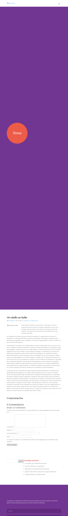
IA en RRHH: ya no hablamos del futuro (36, 463)
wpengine (12, 320)
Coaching (26, 320)
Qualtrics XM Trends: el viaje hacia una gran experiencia (40, 471)
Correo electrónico (12, 433)
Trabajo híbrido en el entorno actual (35, 474)
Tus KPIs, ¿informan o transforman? (35, 466)
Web (8, 436)
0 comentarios (34, 320)
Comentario (10, 427)
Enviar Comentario (12, 445)
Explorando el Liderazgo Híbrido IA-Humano (37, 469)
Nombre (9, 430)
